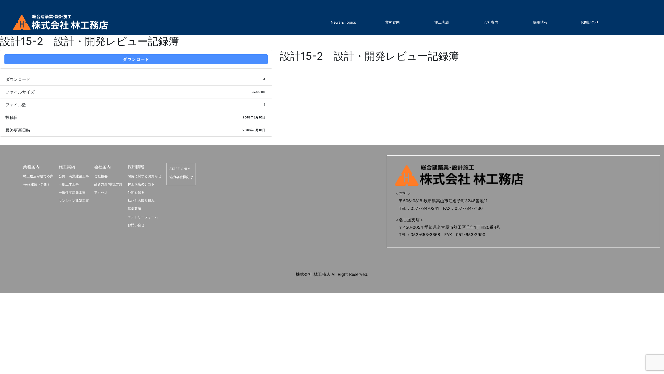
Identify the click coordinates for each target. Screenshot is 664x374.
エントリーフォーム (143, 217)
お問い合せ (589, 22)
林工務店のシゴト (141, 184)
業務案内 (392, 22)
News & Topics (343, 22)
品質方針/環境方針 (108, 184)
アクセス (101, 192)
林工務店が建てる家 (38, 176)
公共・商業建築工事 (74, 176)
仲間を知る (136, 192)
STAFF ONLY (179, 169)
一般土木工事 (69, 184)
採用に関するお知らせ (144, 176)
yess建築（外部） (37, 184)
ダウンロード (136, 59)
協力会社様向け (181, 177)
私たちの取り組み (141, 200)
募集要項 (134, 208)
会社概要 (101, 176)
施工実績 (441, 22)
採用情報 (540, 22)
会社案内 (491, 22)
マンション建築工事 (74, 200)
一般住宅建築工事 (72, 192)
